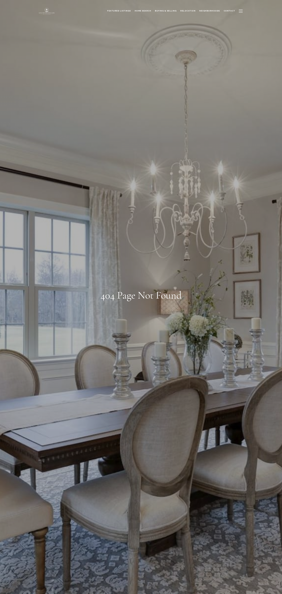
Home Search (143, 11)
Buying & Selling (166, 11)
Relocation (187, 11)
